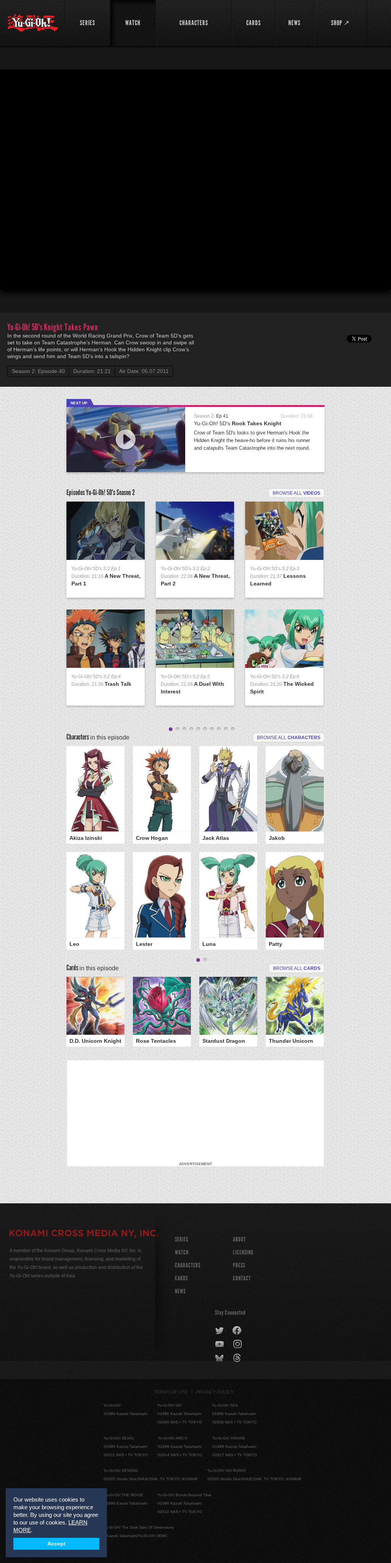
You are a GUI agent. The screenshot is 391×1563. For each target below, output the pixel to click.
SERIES (181, 1239)
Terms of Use (171, 1392)
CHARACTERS (187, 1265)
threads (238, 1358)
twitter (220, 1330)
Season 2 (125, 492)
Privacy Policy (215, 1392)
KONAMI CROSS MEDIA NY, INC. (84, 1234)
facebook (237, 1330)
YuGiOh (33, 23)
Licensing (243, 1252)
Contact (242, 1278)
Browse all (296, 493)
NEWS (180, 1291)
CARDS (181, 1278)
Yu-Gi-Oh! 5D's (237, 423)
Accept (56, 1544)
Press (239, 1265)
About (239, 1239)
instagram (238, 1344)
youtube (220, 1344)
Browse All (296, 968)
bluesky (220, 1358)
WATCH (182, 1252)
